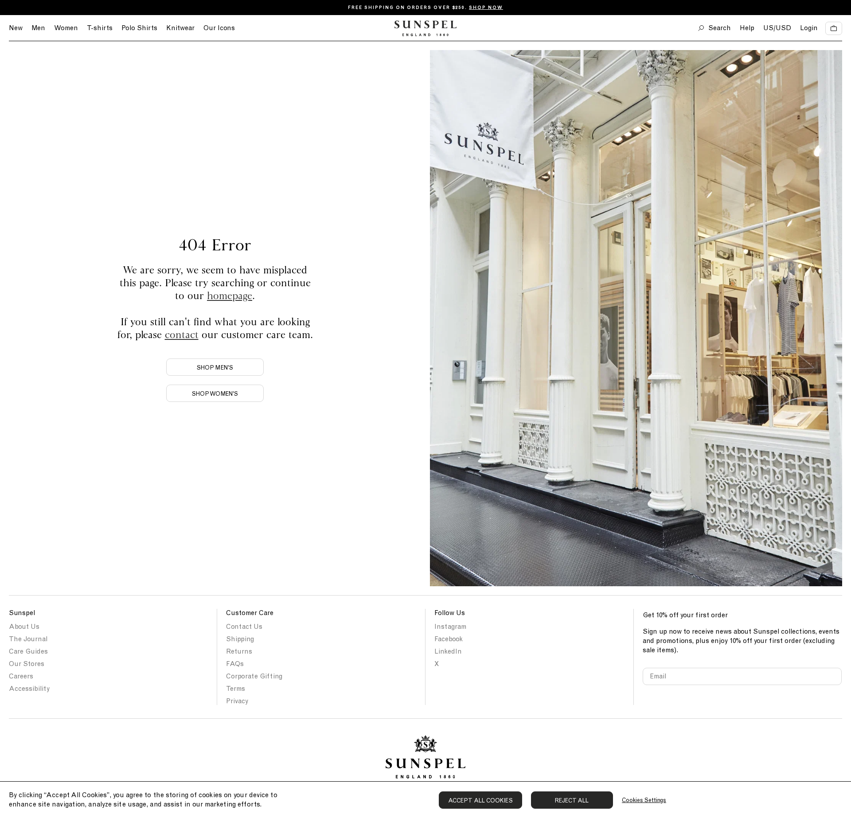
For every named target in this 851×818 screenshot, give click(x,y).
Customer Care (249, 613)
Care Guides (28, 651)
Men (38, 28)
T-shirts (100, 28)
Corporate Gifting (254, 676)
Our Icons (219, 28)
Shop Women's (215, 393)
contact (182, 334)
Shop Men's (215, 367)
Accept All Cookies (480, 800)
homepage (229, 295)
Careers (21, 676)
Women (66, 28)
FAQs (235, 664)
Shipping (240, 639)
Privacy (237, 701)
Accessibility (29, 689)
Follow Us (449, 613)
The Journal (28, 639)
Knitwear (180, 28)
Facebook (448, 639)
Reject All (572, 800)
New (16, 28)
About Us (24, 627)
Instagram (450, 627)
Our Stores (26, 664)
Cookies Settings (644, 800)
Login (809, 28)
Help (747, 28)
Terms (235, 689)
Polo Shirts (139, 28)
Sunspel (22, 613)
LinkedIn (448, 651)
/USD (777, 28)
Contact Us (244, 627)
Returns (239, 651)
